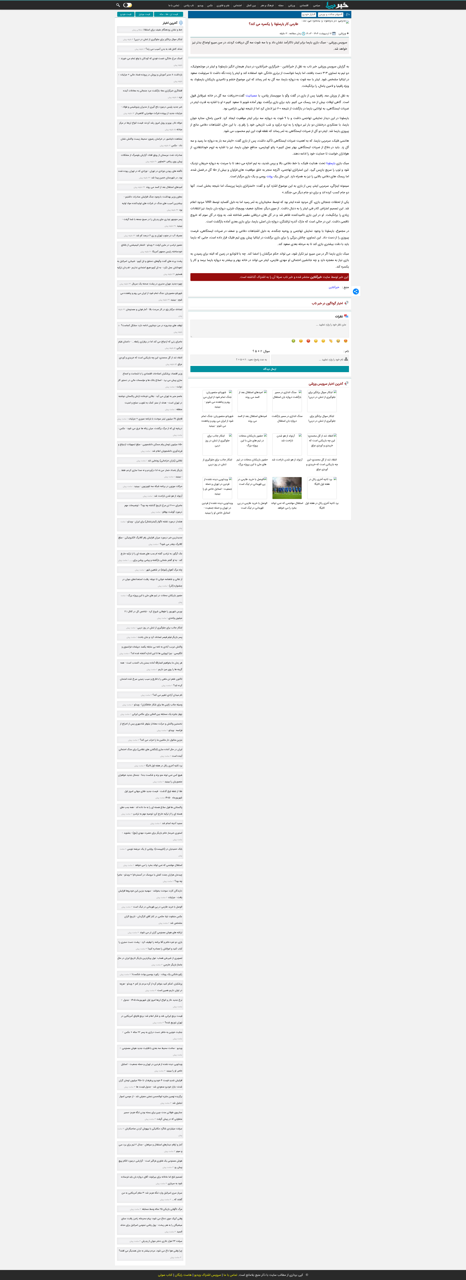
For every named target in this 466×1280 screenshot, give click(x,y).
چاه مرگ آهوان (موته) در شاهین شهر (164, 570)
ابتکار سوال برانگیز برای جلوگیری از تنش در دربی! (321, 418)
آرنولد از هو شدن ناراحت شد (287, 460)
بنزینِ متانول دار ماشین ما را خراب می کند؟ (161, 740)
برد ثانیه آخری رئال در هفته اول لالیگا (322, 505)
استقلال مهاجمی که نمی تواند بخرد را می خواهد (287, 505)
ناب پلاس (189, 5)
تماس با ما (174, 5)
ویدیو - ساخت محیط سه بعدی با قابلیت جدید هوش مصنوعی (152, 1048)
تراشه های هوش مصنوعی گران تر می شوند (161, 932)
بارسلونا (330, 163)
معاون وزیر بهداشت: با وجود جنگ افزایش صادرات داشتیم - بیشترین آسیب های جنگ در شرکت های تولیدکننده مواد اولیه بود (152, 203)
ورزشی (291, 5)
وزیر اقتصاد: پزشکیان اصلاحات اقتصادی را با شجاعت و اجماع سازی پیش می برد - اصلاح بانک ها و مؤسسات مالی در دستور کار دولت (150, 380)
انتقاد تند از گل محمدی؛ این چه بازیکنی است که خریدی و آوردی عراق (322, 464)
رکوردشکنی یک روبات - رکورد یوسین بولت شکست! (157, 974)
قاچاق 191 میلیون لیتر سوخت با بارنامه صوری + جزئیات (155, 419)
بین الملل (251, 5)
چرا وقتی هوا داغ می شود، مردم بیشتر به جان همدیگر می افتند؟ (150, 1251)
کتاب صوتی (165, 1275)
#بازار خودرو (308, 14)
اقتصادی (304, 5)
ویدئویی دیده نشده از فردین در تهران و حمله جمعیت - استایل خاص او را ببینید (217, 508)
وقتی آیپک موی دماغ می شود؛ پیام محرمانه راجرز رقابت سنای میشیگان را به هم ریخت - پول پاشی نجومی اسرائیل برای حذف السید (151, 1225)
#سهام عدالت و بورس (330, 14)
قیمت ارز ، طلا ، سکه (169, 14)
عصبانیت (251, 95)
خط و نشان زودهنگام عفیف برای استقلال (162, 30)
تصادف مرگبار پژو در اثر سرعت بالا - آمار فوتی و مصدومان (154, 309)
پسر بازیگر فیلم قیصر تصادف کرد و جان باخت (160, 637)
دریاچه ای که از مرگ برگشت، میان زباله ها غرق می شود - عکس (150, 428)
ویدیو (200, 5)
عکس (210, 5)
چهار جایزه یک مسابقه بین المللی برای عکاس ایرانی (157, 714)
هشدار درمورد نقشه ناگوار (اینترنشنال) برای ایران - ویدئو (154, 522)
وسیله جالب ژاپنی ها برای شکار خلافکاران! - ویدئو (158, 705)
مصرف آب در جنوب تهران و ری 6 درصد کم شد (159, 235)
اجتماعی (237, 5)
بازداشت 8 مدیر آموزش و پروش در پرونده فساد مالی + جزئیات (151, 75)
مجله (280, 5)
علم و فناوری (223, 5)
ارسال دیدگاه (269, 369)
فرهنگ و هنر (267, 5)
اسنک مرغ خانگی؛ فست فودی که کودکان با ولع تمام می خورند (151, 58)
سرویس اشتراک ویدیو (207, 1275)
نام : (346, 351)
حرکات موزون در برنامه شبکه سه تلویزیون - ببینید (158, 486)
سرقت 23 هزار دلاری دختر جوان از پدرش (162, 1241)
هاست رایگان (183, 1275)
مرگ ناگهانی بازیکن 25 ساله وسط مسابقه (162, 1209)
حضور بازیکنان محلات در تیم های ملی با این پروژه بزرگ (252, 462)
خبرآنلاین (334, 287)
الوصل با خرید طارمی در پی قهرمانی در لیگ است (252, 505)
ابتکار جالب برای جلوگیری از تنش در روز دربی (217, 462)
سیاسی (316, 5)
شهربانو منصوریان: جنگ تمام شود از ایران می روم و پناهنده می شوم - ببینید (217, 421)
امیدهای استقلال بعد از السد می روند (252, 418)
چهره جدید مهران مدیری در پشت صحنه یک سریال (157, 284)
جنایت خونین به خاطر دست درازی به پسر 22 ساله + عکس (153, 1032)
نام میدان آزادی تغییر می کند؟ (167, 695)
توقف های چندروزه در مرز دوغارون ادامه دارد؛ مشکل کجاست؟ (151, 325)
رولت (270, 176)
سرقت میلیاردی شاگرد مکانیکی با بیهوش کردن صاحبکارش (153, 1129)
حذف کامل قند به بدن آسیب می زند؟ (164, 49)
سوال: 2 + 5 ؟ (261, 351)
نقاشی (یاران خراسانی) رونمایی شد (165, 461)
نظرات (339, 316)
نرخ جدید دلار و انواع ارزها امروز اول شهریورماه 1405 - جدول (152, 1000)
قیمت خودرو (125, 14)
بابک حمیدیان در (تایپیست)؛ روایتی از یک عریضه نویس (154, 849)
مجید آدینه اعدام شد (172, 823)
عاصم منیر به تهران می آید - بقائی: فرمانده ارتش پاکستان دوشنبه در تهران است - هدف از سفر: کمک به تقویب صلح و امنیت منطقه (150, 402)
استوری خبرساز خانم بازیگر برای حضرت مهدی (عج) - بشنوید (153, 833)
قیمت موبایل (144, 14)
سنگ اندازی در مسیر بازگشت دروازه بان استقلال (287, 418)
